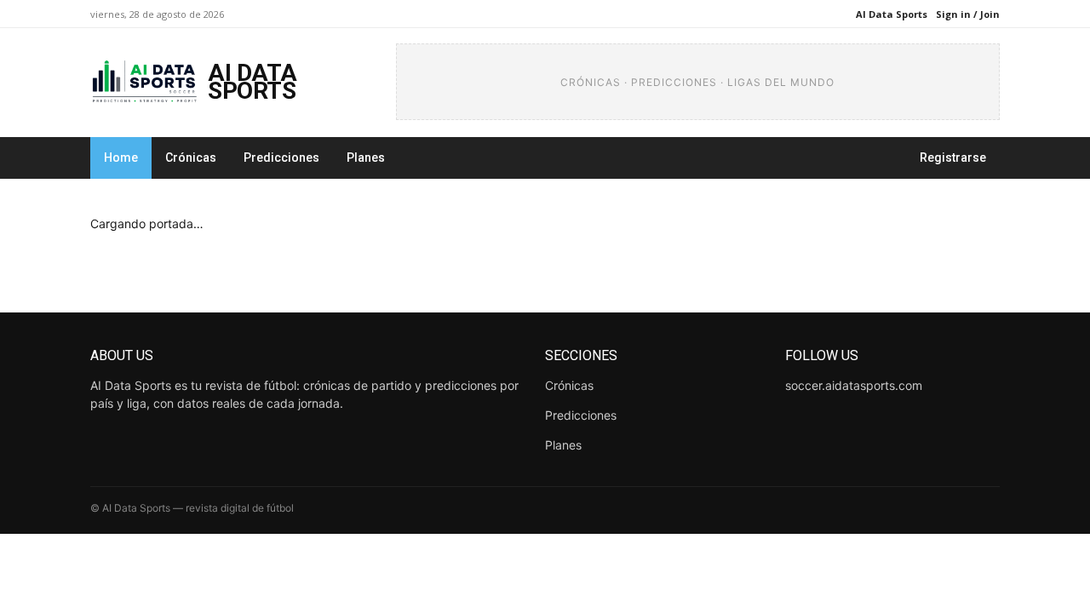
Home (121, 157)
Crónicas (190, 157)
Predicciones (281, 157)
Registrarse (953, 157)
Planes (366, 157)
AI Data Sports (891, 14)
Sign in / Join (968, 14)
